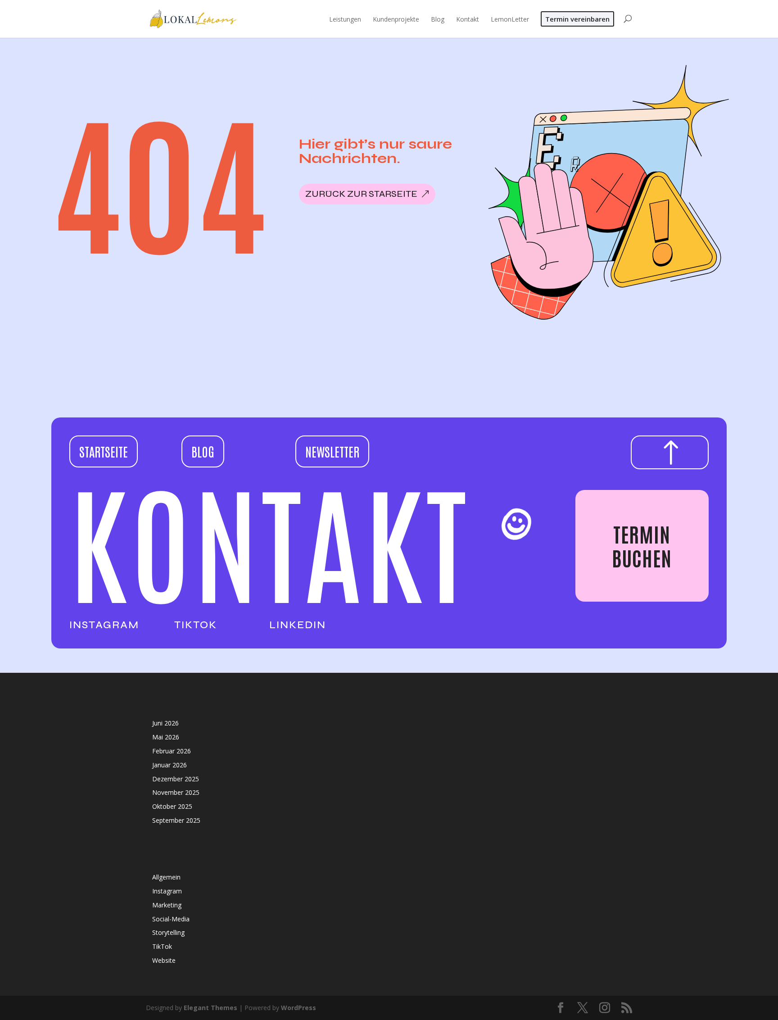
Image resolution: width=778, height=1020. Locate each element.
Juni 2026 (165, 723)
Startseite (103, 451)
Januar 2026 (169, 765)
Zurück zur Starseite (361, 193)
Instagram (104, 625)
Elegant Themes (210, 1007)
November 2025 (175, 792)
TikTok (195, 625)
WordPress (298, 1007)
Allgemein (166, 877)
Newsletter (332, 451)
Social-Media (171, 919)
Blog (202, 451)
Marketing (166, 905)
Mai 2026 (165, 737)
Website (164, 960)
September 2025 (176, 820)
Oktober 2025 (172, 806)
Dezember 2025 (175, 779)
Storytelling (168, 932)
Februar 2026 (171, 751)
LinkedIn (297, 625)
